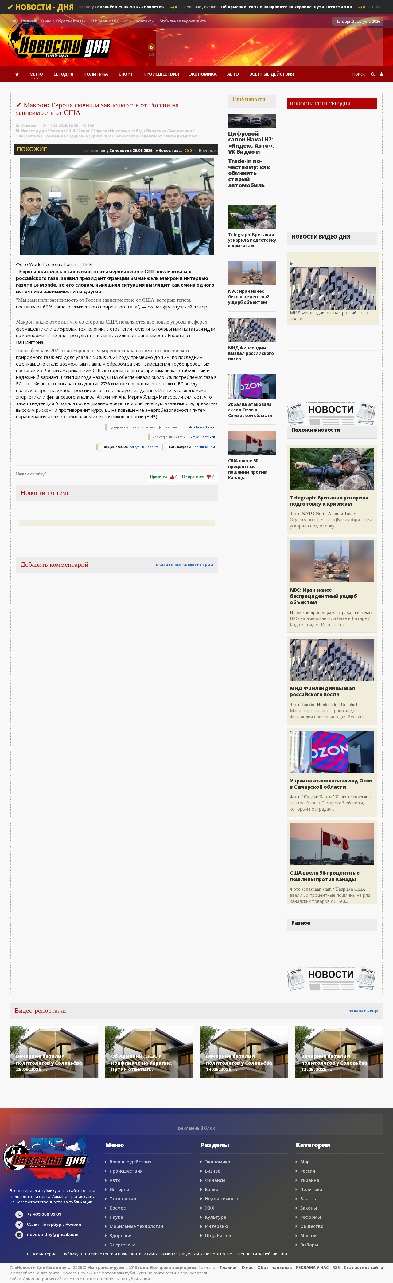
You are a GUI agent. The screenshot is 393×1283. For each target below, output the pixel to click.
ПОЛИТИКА (96, 74)
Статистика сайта (363, 1267)
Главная (28, 21)
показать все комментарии (183, 564)
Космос (118, 1208)
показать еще (363, 1010)
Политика (156, 130)
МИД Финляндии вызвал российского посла (251, 353)
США (70, 130)
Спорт (84, 130)
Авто (115, 1180)
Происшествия (126, 1171)
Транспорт (151, 136)
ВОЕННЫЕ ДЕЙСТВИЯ (271, 74)
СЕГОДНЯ (63, 74)
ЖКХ (209, 1208)
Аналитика (180, 130)
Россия (56, 130)
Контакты (145, 21)
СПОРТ (126, 74)
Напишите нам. (204, 447)
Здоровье (78, 136)
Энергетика (28, 136)
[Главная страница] (17, 74)
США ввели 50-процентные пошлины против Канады (247, 469)
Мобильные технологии (136, 1226)
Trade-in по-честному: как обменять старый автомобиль (249, 173)
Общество (312, 1226)
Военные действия (255, 7)
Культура (215, 1217)
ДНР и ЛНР (101, 136)
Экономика (54, 136)
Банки (211, 1189)
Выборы (309, 1245)
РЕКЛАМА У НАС (104, 21)
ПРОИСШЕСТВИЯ (161, 74)
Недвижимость (222, 1199)
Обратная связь (71, 21)
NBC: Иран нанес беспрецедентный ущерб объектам (249, 296)
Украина (309, 1180)
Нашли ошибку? (31, 474)
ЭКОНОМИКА (202, 74)
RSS (127, 21)
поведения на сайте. (144, 447)
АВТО (233, 74)
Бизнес (212, 1171)
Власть (308, 1199)
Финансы (215, 1180)
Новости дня (34, 130)
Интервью (216, 1226)
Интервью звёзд (126, 130)
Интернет (121, 1189)
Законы (308, 1208)
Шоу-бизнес (218, 1235)
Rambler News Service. (200, 427)
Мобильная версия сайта (182, 21)
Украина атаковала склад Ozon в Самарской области (250, 409)
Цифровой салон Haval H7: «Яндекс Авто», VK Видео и (251, 142)
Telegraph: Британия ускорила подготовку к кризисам (252, 240)
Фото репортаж (181, 136)
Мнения (308, 1235)
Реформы (310, 1217)
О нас (46, 21)
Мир (305, 1162)
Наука (116, 1217)
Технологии (126, 136)
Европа (100, 130)
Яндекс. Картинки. (202, 437)
